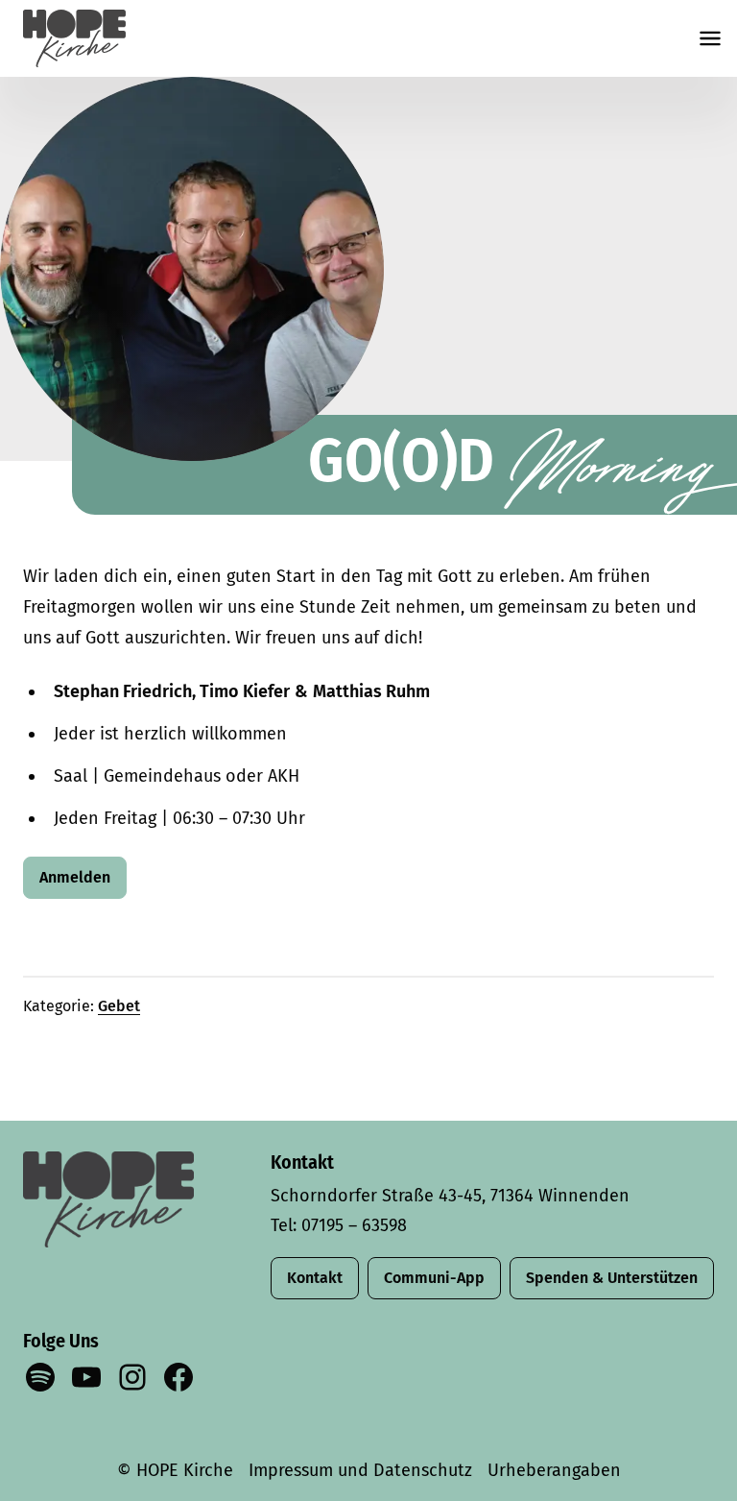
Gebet (119, 1006)
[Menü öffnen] (710, 38)
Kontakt (315, 1278)
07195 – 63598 (354, 1225)
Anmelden (74, 877)
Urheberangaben (554, 1470)
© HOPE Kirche (175, 1470)
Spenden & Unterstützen (612, 1278)
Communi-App (434, 1278)
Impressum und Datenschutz (360, 1470)
